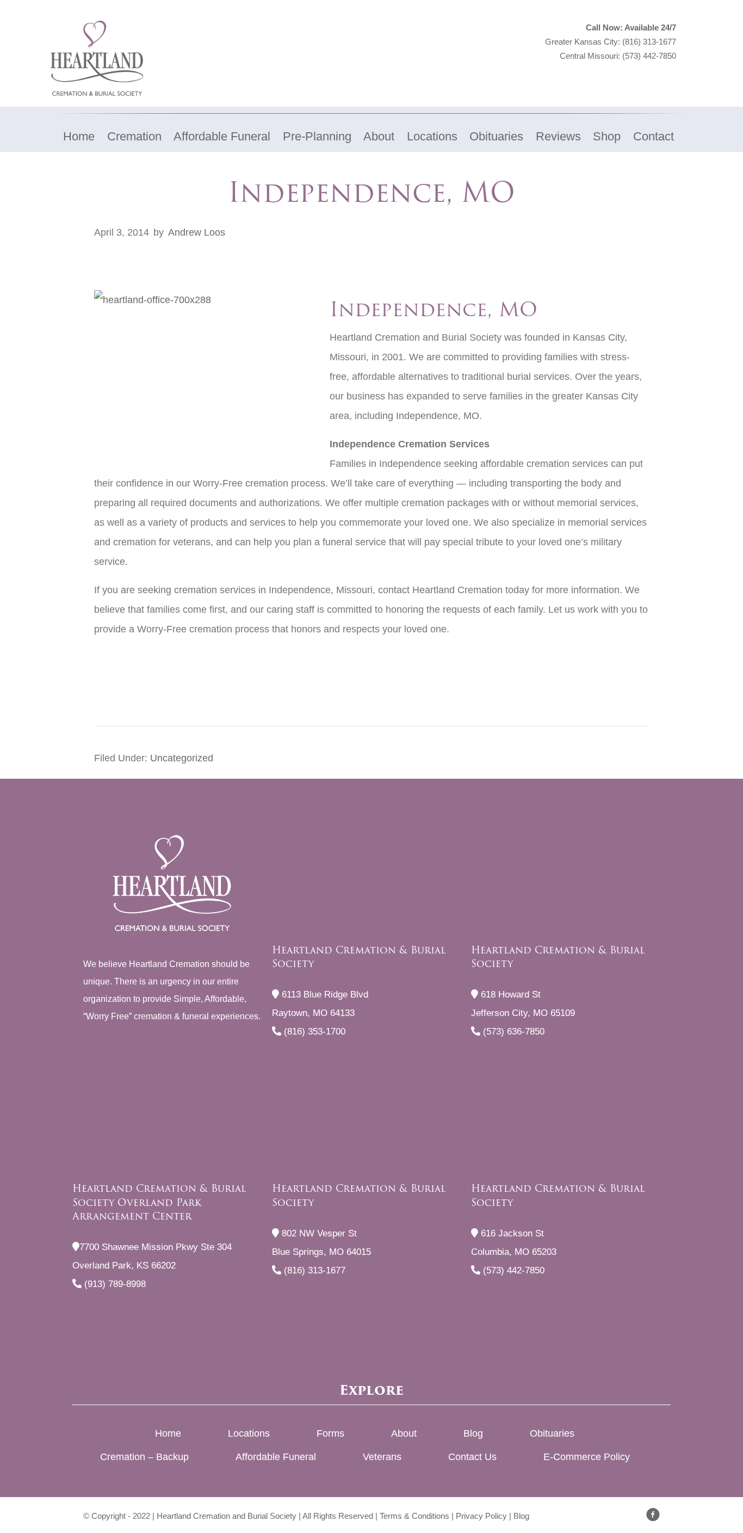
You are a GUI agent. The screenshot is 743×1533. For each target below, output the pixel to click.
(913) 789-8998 (114, 1284)
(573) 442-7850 (649, 55)
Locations (249, 1433)
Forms (330, 1433)
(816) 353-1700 (313, 1031)
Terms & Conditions (414, 1515)
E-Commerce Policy (586, 1456)
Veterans (382, 1456)
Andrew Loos (196, 232)
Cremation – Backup (144, 1456)
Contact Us (472, 1456)
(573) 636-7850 (512, 1031)
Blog (473, 1433)
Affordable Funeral (276, 1456)
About (404, 1433)
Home (168, 1433)
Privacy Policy (481, 1515)
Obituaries (552, 1433)
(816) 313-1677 (649, 41)
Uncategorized (181, 758)
